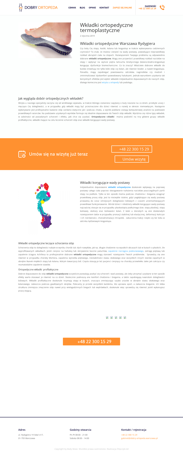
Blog (82, 7)
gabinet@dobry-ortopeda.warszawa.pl (139, 438)
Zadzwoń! (150, 6)
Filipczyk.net (123, 449)
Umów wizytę (134, 159)
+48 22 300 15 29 (147, 8)
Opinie (92, 7)
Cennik (72, 7)
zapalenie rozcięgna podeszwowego (125, 251)
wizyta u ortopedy (110, 82)
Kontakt (104, 7)
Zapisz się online (122, 7)
